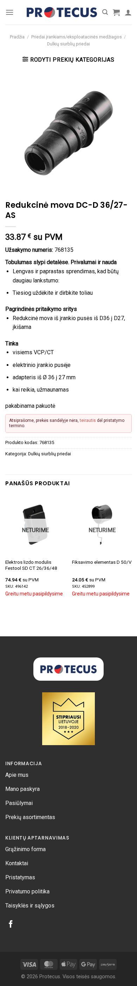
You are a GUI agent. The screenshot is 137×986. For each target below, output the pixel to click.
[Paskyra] (128, 12)
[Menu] (9, 12)
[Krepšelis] (116, 12)
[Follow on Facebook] (10, 925)
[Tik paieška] (105, 12)
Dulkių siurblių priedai (68, 43)
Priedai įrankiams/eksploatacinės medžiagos (76, 36)
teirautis (88, 420)
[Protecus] (62, 12)
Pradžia (17, 36)
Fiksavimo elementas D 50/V (102, 562)
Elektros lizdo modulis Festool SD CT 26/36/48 (31, 565)
